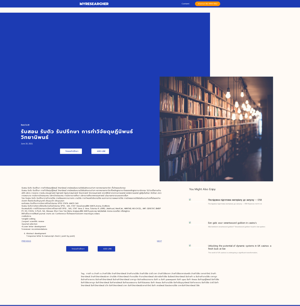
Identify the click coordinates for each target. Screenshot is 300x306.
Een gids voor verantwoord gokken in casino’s (232, 223)
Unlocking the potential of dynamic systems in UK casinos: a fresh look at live (239, 247)
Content (185, 3)
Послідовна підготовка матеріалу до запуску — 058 (235, 200)
